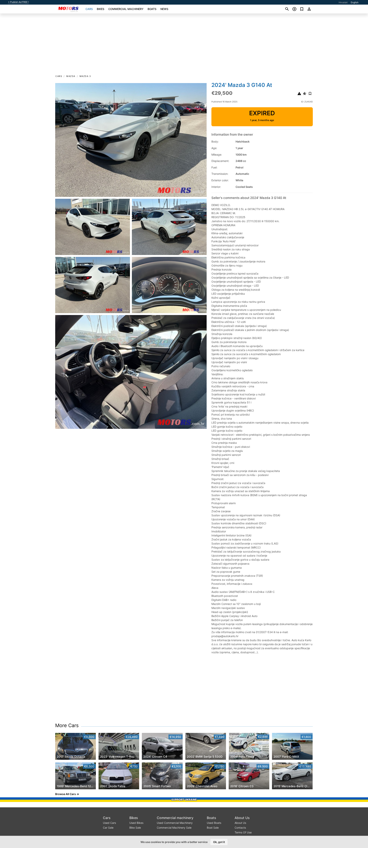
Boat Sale (213, 827)
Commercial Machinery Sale (174, 827)
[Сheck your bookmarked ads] (302, 9)
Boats (152, 9)
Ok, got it (219, 842)
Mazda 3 (85, 76)
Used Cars (109, 822)
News (164, 9)
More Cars (67, 725)
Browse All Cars (65, 794)
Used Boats (214, 822)
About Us (242, 818)
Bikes (100, 9)
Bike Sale (135, 827)
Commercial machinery (126, 9)
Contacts (240, 827)
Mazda (70, 76)
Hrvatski (343, 2)
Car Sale (108, 827)
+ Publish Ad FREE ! (18, 2)
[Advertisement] (184, 45)
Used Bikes (136, 822)
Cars (89, 9)
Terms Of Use (243, 832)
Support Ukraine (184, 799)
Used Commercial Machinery (175, 822)
